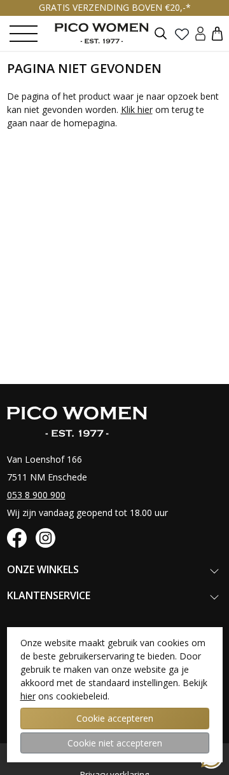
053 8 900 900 (36, 495)
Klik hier (137, 109)
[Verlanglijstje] (182, 34)
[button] (217, 33)
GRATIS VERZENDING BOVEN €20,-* (115, 7)
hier (28, 696)
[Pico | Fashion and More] (111, 33)
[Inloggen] (200, 33)
